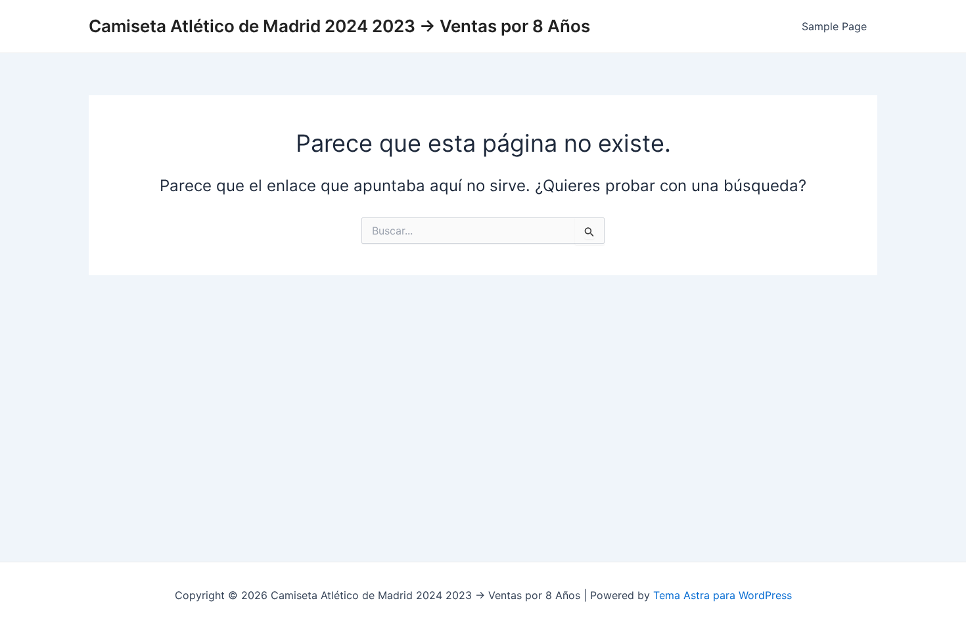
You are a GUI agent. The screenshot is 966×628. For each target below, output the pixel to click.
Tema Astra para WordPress (722, 595)
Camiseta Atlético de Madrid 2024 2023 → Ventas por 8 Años (339, 26)
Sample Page (834, 26)
